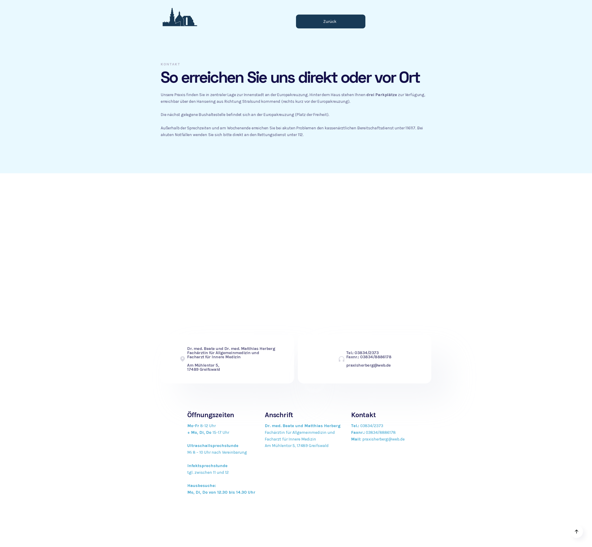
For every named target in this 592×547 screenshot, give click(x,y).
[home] (180, 16)
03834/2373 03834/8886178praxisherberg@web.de (378, 432)
